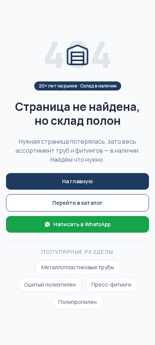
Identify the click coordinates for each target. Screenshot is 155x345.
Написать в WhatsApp (82, 224)
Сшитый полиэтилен (50, 284)
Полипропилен (77, 301)
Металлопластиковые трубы (77, 267)
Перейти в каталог (77, 202)
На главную (77, 181)
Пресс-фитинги (111, 284)
